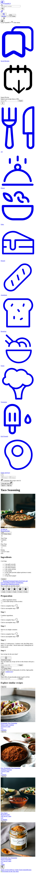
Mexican (9, 582)
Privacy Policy (15, 870)
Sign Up (9, 485)
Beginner (5, 581)
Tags (20, 870)
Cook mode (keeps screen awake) (12, 601)
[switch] (1, 600)
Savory (14, 584)
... (20, 584)
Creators (24, 870)
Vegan (5, 582)
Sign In (3, 485)
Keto (17, 584)
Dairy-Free (15, 582)
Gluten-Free (18, 581)
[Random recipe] (2, 12)
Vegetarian (11, 581)
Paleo (10, 584)
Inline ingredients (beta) (9, 600)
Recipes (29, 870)
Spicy (7, 584)
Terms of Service (6, 870)
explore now (9, 671)
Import (20, 100)
